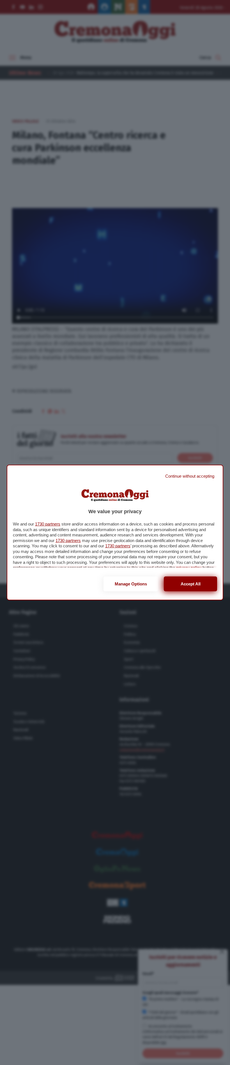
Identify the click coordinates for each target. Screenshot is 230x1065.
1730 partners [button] (47, 524)
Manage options (131, 583)
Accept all (191, 583)
